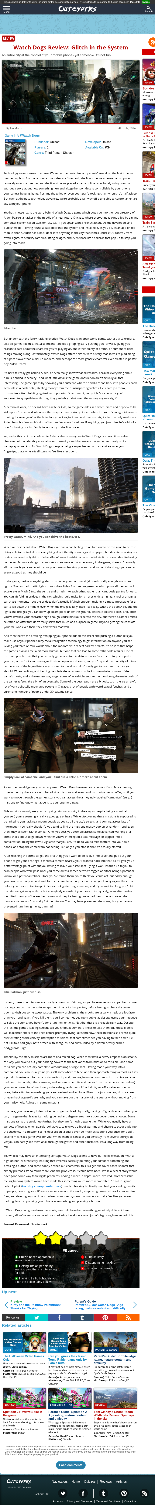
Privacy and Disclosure (79, 1501)
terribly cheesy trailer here (41, 1186)
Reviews (106, 1481)
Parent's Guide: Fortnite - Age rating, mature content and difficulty (115, 1360)
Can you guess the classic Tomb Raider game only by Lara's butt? (67, 1360)
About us (58, 1501)
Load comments (70, 1465)
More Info (135, 2)
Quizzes (90, 1481)
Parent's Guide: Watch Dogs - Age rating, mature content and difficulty (100, 1305)
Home (75, 1481)
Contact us (130, 1501)
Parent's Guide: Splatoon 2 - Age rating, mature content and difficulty (68, 1415)
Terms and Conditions (108, 1501)
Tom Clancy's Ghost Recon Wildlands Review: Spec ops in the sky (114, 1415)
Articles (121, 1481)
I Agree (146, 2)
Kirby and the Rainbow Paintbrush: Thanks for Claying (35, 1305)
